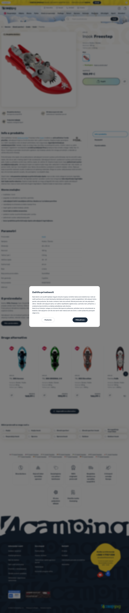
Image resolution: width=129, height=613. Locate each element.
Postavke (48, 320)
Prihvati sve (80, 320)
